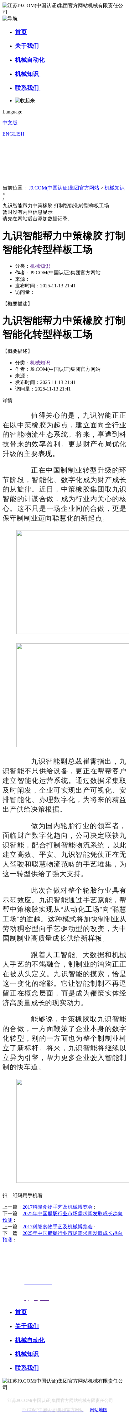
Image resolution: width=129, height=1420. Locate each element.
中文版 (10, 122)
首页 (21, 32)
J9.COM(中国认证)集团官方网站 (64, 187)
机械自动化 (30, 59)
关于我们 (27, 45)
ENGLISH (13, 134)
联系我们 (27, 87)
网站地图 (98, 1410)
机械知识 (27, 73)
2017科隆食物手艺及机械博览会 (58, 1207)
